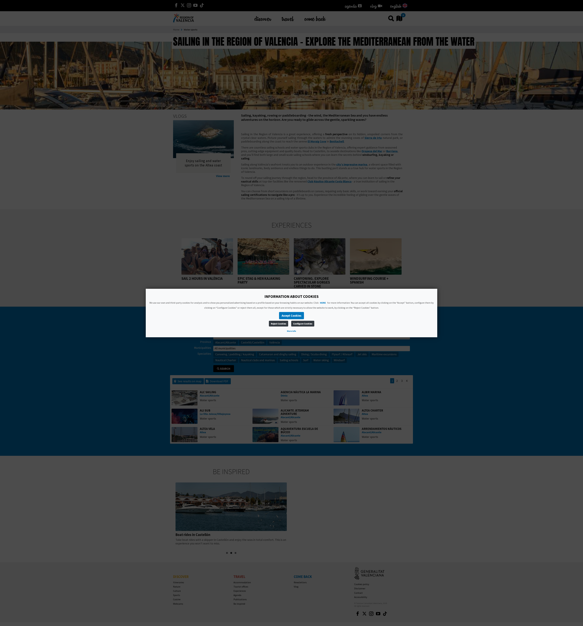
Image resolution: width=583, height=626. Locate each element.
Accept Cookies (291, 315)
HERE (323, 302)
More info (291, 331)
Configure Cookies (302, 323)
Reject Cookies (278, 323)
